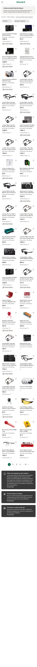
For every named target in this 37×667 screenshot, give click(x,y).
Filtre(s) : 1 (6, 21)
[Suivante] (28, 464)
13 (25, 464)
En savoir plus (20, 486)
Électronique (10, 17)
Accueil (3, 17)
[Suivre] (16, 26)
